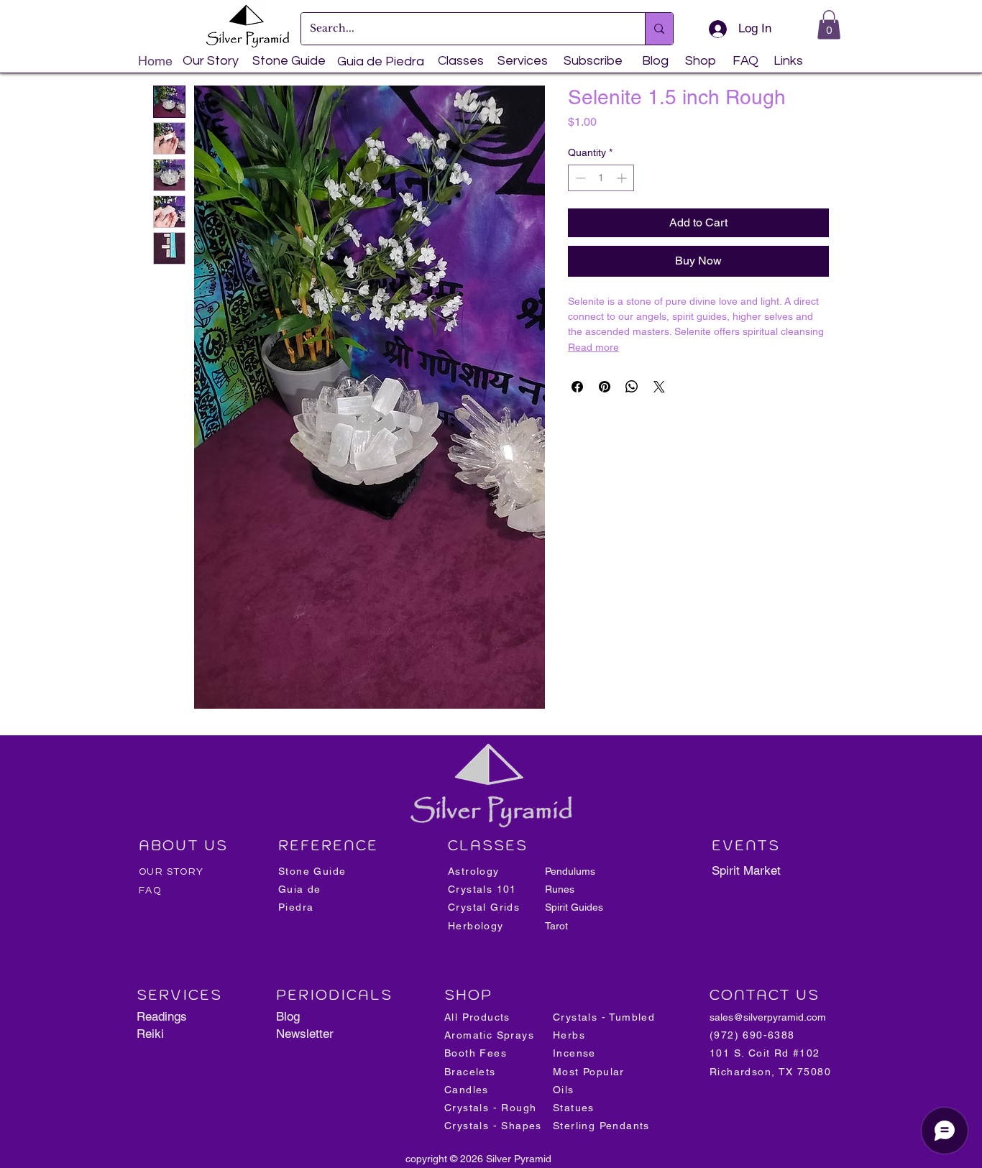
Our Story (211, 61)
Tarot (556, 926)
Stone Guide (289, 61)
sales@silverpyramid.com (768, 1017)
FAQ (150, 891)
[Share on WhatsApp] (632, 386)
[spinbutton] (601, 177)
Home (155, 60)
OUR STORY (171, 872)
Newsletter (305, 1033)
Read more (593, 347)
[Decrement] (579, 177)
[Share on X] (659, 386)
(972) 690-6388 (752, 1035)
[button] (829, 25)
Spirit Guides (574, 907)
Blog (288, 1016)
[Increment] (623, 177)
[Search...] (659, 29)
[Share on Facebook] (577, 386)
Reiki (150, 1033)
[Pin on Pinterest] (604, 386)
